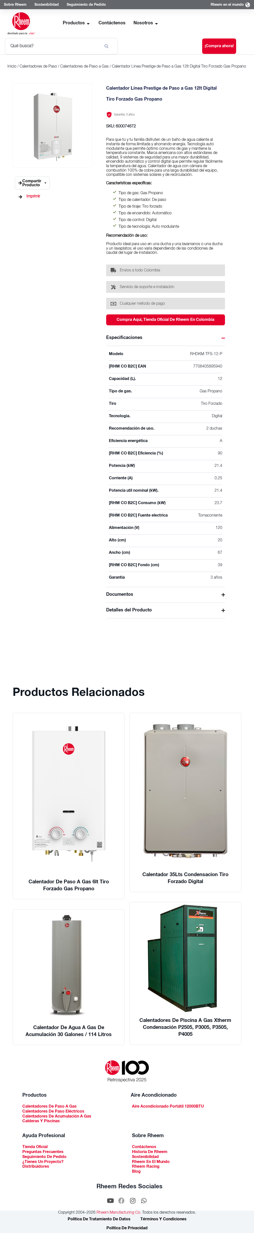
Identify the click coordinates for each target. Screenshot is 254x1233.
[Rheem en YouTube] (110, 1201)
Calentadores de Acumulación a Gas (56, 1117)
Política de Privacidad (127, 1229)
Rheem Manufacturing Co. (118, 1213)
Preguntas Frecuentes (43, 1152)
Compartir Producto (31, 183)
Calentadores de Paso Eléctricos (53, 1112)
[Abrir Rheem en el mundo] (247, 5)
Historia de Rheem (149, 1152)
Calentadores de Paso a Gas (84, 67)
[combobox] (52, 46)
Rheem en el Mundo (151, 1162)
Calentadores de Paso (38, 67)
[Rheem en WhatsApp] (144, 1201)
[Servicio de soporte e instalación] (113, 287)
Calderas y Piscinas (41, 1121)
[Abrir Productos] (88, 23)
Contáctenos (144, 1147)
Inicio (11, 67)
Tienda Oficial (35, 1147)
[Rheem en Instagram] (133, 1201)
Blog (136, 1172)
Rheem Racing (145, 1167)
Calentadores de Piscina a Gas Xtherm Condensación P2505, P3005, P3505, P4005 (185, 1027)
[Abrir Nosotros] (156, 23)
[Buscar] (107, 46)
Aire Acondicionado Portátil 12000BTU (168, 1107)
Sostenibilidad (145, 1157)
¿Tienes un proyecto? (43, 1162)
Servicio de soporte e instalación (147, 287)
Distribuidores (35, 1167)
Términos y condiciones (163, 1220)
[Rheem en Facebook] (122, 1201)
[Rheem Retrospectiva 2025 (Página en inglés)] (127, 1071)
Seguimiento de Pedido (44, 1157)
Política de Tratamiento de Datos (99, 1220)
